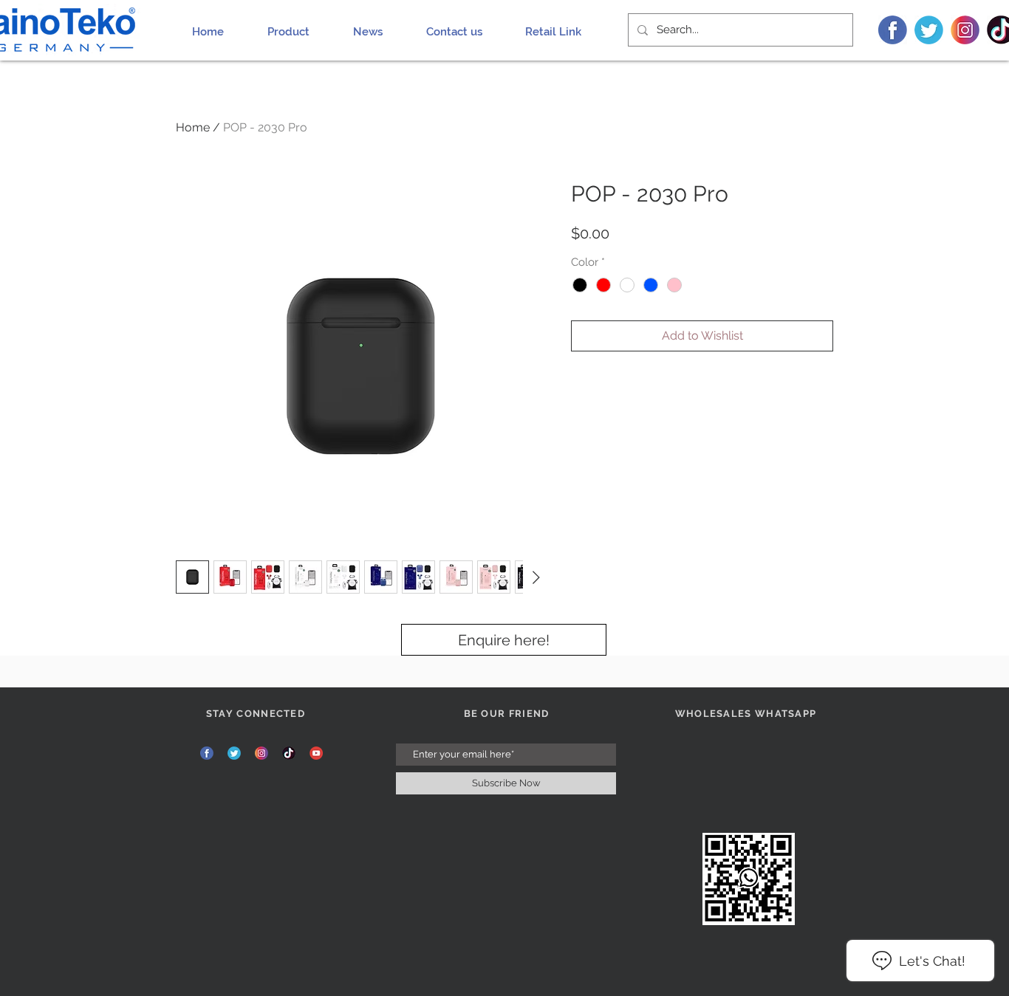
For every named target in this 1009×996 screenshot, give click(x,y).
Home (193, 127)
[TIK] (288, 753)
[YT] (316, 753)
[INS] (965, 30)
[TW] (928, 30)
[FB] (892, 30)
